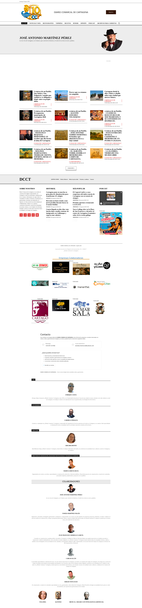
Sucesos (48, 206)
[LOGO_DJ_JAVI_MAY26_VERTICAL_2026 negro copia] (101, 270)
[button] (119, 23)
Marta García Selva (71, 471)
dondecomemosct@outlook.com (84, 345)
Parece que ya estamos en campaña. (77, 93)
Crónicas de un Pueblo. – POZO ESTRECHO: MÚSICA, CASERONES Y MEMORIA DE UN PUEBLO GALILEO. (113, 136)
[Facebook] (21, 215)
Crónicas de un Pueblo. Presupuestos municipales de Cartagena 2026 (42, 114)
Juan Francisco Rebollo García (71, 535)
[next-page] (49, 220)
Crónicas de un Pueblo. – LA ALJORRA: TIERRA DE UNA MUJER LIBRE (113, 152)
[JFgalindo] (40, 287)
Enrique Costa (71, 395)
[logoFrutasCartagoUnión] (101, 287)
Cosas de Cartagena (77, 119)
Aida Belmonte (71, 445)
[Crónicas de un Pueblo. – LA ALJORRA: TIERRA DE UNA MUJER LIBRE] (96, 153)
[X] (29, 215)
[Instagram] (25, 215)
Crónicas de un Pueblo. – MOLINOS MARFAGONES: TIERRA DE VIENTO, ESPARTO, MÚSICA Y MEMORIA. (43, 154)
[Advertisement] (71, 72)
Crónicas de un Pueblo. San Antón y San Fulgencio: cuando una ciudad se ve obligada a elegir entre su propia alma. (42, 96)
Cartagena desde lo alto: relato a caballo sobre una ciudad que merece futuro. (113, 94)
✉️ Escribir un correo (48, 365)
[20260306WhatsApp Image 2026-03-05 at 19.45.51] (60, 312)
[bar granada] (40, 272)
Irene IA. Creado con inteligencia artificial (86, 602)
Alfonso (58, 602)
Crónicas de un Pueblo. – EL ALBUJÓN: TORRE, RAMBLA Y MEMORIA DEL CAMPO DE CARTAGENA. (78, 154)
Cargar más (71, 168)
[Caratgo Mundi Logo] (40, 324)
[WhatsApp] (33, 215)
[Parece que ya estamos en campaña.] (61, 96)
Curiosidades (75, 161)
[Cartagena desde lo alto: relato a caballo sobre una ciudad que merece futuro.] (96, 96)
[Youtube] (37, 215)
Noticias (48, 198)
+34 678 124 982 (50, 345)
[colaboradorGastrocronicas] (81, 276)
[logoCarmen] (60, 274)
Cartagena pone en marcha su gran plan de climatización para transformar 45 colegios (57, 194)
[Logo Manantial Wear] (81, 293)
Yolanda (42, 602)
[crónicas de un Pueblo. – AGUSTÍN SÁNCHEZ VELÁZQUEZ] (61, 115)
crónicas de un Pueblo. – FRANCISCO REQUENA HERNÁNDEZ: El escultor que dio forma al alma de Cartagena (42, 136)
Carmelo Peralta (71, 420)
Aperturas (75, 200)
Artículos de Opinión (40, 104)
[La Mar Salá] (81, 318)
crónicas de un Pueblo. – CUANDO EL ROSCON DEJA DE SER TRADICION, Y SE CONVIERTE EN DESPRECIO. (113, 116)
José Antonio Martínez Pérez (71, 495)
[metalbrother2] (100, 316)
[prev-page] (47, 220)
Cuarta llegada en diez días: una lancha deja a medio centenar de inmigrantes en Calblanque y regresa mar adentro (57, 212)
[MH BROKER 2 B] (60, 289)
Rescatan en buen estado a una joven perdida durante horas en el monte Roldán (57, 203)
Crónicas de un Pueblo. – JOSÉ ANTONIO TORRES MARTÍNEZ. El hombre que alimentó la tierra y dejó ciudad (78, 136)
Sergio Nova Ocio (71, 581)
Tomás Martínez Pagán (71, 513)
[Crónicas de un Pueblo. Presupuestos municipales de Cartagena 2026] (26, 115)
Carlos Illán (71, 558)
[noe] (110, 236)
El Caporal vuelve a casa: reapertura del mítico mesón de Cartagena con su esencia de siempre (84, 195)
